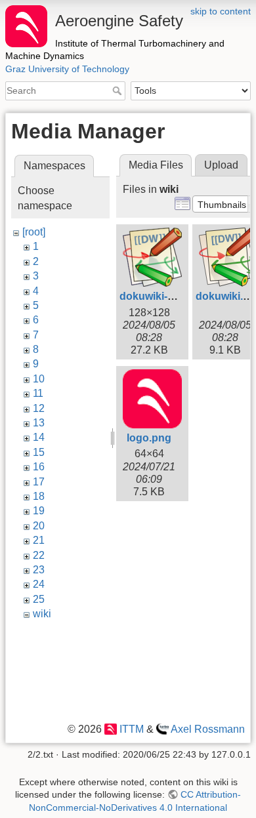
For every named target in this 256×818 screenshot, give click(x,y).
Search (118, 90)
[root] (33, 231)
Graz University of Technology (67, 69)
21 (39, 540)
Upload (221, 165)
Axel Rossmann (208, 729)
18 (39, 496)
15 (39, 452)
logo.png (149, 437)
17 (39, 481)
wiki (42, 613)
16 (39, 466)
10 (39, 378)
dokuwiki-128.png (163, 296)
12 (39, 408)
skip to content (220, 11)
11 (38, 393)
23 (39, 569)
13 (39, 422)
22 (39, 555)
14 (39, 437)
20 (39, 525)
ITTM (131, 729)
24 (39, 584)
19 (39, 510)
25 (39, 599)
